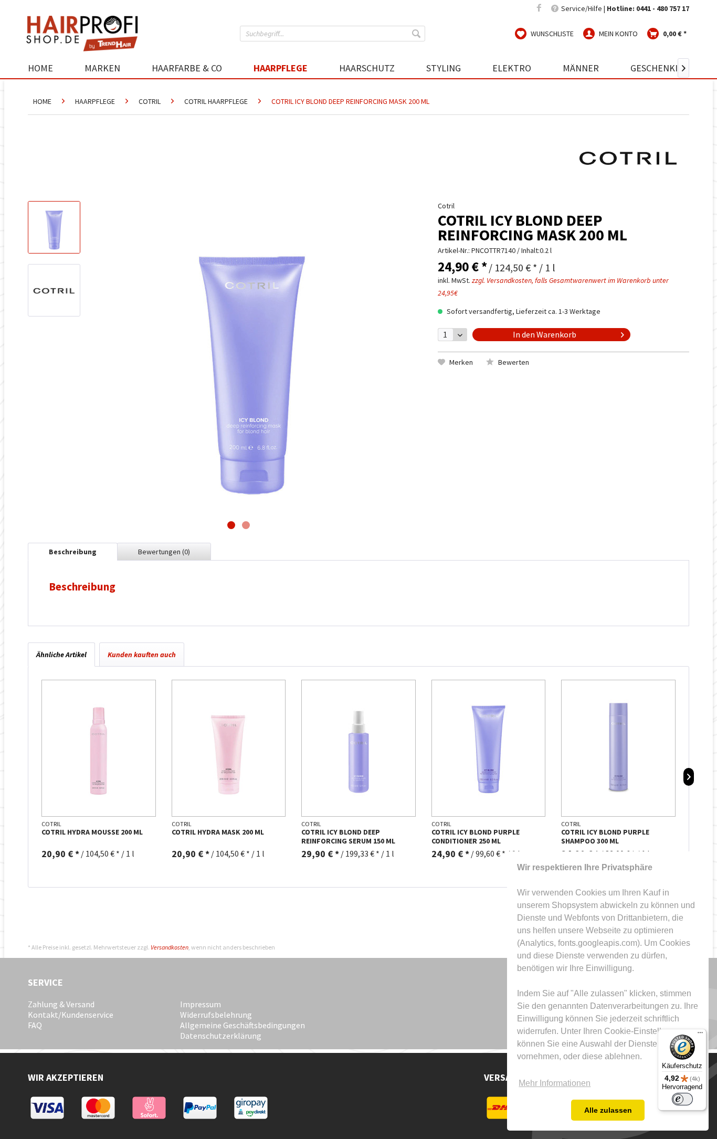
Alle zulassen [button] (608, 1110)
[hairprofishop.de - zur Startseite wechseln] (85, 33)
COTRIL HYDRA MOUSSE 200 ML (92, 832)
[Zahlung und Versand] (52, 1118)
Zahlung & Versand (61, 1004)
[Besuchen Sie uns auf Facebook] (539, 8)
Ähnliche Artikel (61, 654)
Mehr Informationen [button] (555, 1083)
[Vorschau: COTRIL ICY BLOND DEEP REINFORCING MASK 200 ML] (54, 227)
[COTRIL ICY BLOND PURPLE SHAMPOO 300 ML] (618, 748)
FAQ (35, 1025)
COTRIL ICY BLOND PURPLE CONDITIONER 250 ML (475, 837)
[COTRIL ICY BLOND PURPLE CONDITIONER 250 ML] (488, 748)
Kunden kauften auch (142, 654)
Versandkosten (169, 947)
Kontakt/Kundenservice (70, 1014)
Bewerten (513, 362)
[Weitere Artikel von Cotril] (628, 157)
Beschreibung (73, 551)
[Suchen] (417, 33)
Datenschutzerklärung (220, 1035)
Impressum (200, 1004)
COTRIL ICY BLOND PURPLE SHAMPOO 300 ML (605, 837)
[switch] (682, 1099)
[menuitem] (332, 33)
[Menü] (700, 1035)
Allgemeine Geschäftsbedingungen (242, 1025)
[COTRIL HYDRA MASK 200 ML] (229, 748)
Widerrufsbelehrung (216, 1014)
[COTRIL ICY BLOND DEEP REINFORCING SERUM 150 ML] (358, 748)
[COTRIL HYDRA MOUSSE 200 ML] (98, 748)
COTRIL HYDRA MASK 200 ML (218, 832)
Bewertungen (164, 551)
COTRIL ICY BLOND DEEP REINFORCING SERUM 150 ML (348, 837)
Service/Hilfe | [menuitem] (624, 8)
